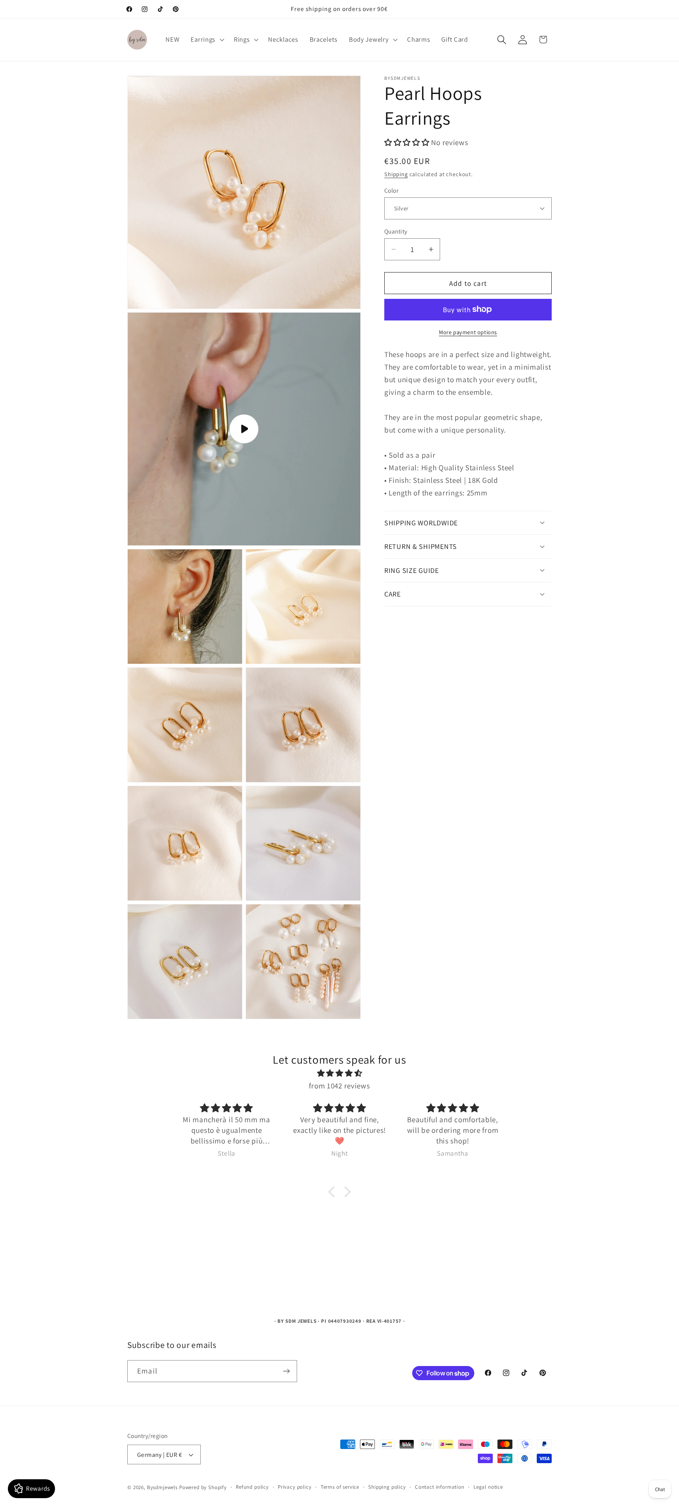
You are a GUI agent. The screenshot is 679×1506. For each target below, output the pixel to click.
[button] (206, 40)
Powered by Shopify (203, 1487)
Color (391, 190)
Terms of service (340, 1487)
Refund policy (252, 1487)
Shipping (396, 173)
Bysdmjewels (162, 1487)
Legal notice (488, 1487)
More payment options (468, 331)
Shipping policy (387, 1487)
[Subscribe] (286, 1371)
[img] (339, 1073)
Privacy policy (295, 1487)
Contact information (439, 1487)
